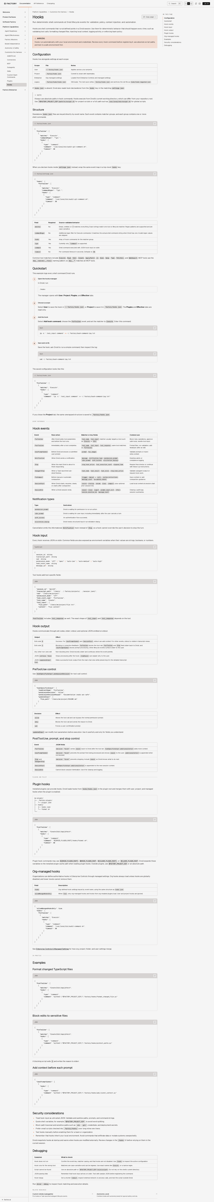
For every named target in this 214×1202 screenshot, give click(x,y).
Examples (167, 39)
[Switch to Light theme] (188, 3)
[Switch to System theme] (191, 3)
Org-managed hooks (171, 36)
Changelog (51, 3)
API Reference (39, 3)
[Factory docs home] (10, 4)
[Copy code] (154, 123)
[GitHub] (196, 3)
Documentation (25, 3)
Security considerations (172, 42)
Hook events (168, 24)
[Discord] (200, 3)
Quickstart (168, 21)
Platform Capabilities (40, 12)
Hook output (168, 30)
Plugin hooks (169, 33)
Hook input (168, 27)
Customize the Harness (58, 12)
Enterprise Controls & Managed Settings (52, 949)
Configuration (169, 18)
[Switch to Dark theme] (186, 3)
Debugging (168, 45)
